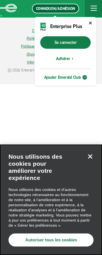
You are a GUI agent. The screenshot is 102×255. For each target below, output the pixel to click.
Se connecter (65, 42)
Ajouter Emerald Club (62, 77)
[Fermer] (90, 156)
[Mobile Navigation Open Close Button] (93, 8)
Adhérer (63, 58)
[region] (51, 199)
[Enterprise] (8, 8)
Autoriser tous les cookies (51, 239)
